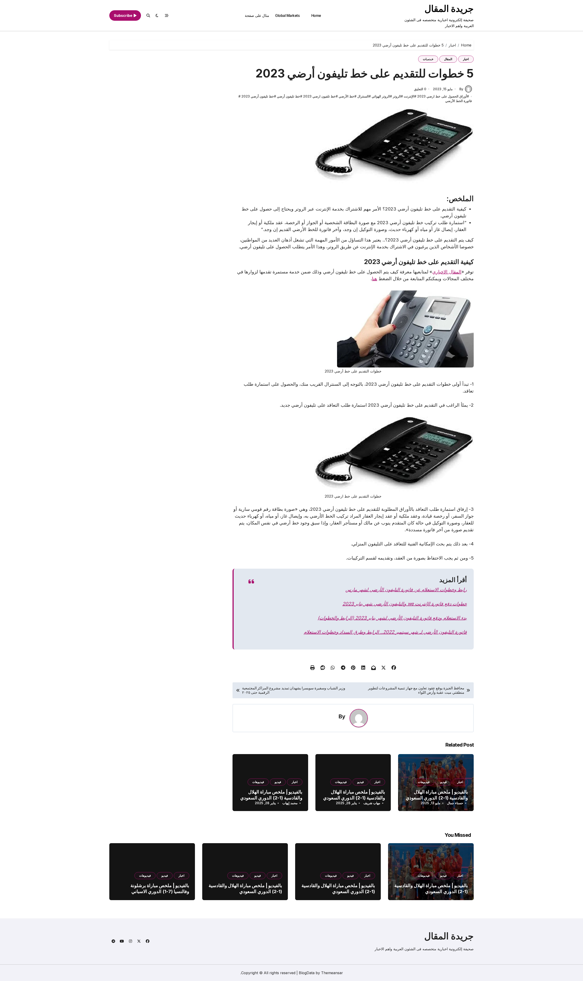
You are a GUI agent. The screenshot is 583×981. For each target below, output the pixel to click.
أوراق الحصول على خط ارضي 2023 (442, 96)
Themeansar (332, 973)
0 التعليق (420, 89)
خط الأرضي (346, 96)
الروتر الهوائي (381, 96)
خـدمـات (428, 59)
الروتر (397, 96)
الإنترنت (409, 96)
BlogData (307, 973)
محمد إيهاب (290, 803)
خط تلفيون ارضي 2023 (319, 96)
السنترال (363, 96)
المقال (448, 59)
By (461, 89)
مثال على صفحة (257, 15)
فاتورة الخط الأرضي (458, 101)
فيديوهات (424, 782)
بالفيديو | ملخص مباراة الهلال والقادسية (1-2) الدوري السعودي (437, 795)
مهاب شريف (371, 803)
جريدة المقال (449, 8)
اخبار (466, 59)
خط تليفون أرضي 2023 (257, 96)
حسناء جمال (455, 803)
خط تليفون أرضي (288, 96)
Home (316, 15)
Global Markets (287, 15)
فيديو (443, 782)
